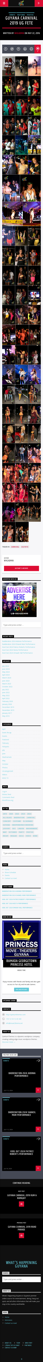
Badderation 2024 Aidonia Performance (17, 641)
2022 (17, 814)
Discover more (8, 1042)
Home (7, 869)
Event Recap (6, 732)
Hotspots (5, 746)
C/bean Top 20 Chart (12, 1345)
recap (5, 836)
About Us (8, 1343)
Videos (4, 774)
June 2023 (6, 681)
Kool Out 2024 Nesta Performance (15, 650)
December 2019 (8, 707)
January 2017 (7, 713)
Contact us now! (11, 878)
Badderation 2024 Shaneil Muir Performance (18, 644)
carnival (15, 547)
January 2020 (7, 704)
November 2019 (8, 710)
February (5, 743)
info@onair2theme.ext (14, 1023)
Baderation (19, 818)
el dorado (28, 821)
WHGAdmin (19, 33)
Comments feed (8, 797)
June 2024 (6, 669)
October (5, 764)
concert (7, 821)
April (3, 729)
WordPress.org (7, 800)
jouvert (6, 829)
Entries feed (6, 794)
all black (7, 818)
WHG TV (5, 778)
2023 (23, 814)
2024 (29, 814)
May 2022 (6, 695)
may (5, 832)
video (28, 836)
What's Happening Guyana (21, 1264)
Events (12, 15)
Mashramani (6, 757)
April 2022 (6, 698)
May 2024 (6, 672)
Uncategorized (7, 771)
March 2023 (6, 684)
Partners (28, 1345)
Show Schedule (10, 872)
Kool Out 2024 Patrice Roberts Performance (18, 647)
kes (13, 829)
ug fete (24, 547)
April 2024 (6, 675)
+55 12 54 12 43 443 (13, 1019)
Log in (4, 791)
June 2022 (6, 692)
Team (18, 1343)
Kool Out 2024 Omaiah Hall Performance (17, 653)
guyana (6, 825)
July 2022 (5, 689)
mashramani (31, 829)
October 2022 (7, 686)
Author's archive (21, 568)
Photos (30, 15)
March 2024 (6, 678)
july (3, 750)
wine (35, 836)
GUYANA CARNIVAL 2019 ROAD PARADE (22, 1228)
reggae (14, 836)
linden (21, 829)
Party (21, 832)
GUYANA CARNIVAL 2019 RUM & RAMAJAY (22, 1196)
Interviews (8, 1320)
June (3, 753)
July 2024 (5, 666)
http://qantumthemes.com (16, 1014)
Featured (21, 15)
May (3, 760)
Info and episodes (21, 989)
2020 (11, 814)
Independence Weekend (22, 825)
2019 (5, 814)
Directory (28, 1343)
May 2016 (6, 716)
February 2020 (7, 701)
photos (29, 832)
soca (21, 836)
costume (17, 821)
